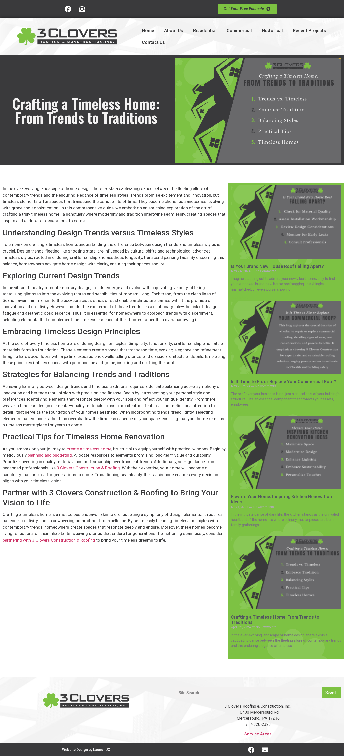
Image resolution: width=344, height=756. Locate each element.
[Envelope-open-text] (82, 9)
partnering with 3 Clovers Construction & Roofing (49, 540)
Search (331, 692)
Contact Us (153, 42)
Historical (272, 30)
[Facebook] (68, 9)
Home (148, 30)
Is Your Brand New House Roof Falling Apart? (277, 266)
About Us (173, 30)
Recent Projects (309, 30)
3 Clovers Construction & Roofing (88, 467)
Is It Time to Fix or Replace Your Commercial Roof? (283, 381)
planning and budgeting (50, 455)
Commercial (239, 30)
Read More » (239, 298)
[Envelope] (265, 749)
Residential (205, 30)
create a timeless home (89, 448)
